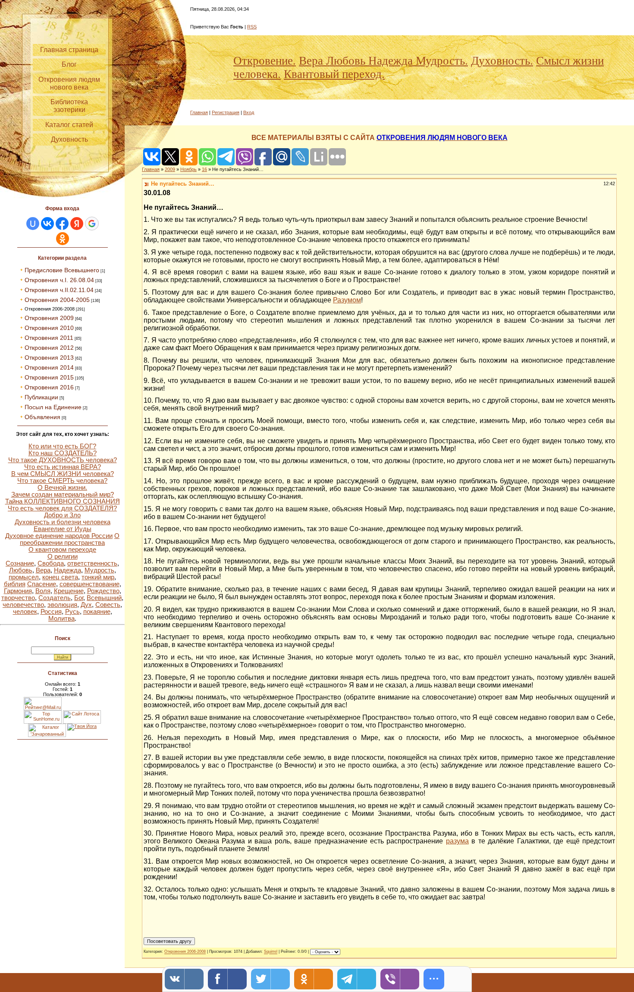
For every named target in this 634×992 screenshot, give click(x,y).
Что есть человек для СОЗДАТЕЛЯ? (62, 508)
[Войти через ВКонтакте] (47, 223)
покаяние (96, 611)
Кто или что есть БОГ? (62, 446)
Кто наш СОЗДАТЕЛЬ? (62, 453)
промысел (24, 577)
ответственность (92, 563)
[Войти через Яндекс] (76, 223)
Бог (78, 597)
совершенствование (89, 584)
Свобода (51, 563)
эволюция (62, 604)
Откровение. (264, 60)
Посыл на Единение (53, 407)
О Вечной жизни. (62, 487)
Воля (42, 591)
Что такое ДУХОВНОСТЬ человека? (62, 460)
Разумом (347, 300)
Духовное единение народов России (59, 535)
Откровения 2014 (49, 367)
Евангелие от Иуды (62, 529)
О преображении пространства (69, 539)
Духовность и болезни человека (62, 522)
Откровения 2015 (49, 377)
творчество (18, 597)
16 (204, 169)
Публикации (41, 397)
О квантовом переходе (62, 549)
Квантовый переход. (334, 74)
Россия (51, 611)
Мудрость (99, 570)
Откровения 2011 (49, 337)
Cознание (20, 563)
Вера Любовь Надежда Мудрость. (383, 60)
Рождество (103, 591)
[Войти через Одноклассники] (62, 238)
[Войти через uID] (32, 223)
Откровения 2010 (49, 327)
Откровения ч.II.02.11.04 (59, 289)
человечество (23, 604)
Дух (86, 604)
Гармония (18, 591)
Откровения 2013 (49, 357)
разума (457, 841)
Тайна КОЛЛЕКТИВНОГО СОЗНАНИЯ (62, 501)
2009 (170, 169)
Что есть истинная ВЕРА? (62, 466)
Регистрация (225, 112)
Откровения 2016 (49, 387)
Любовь (20, 570)
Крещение (69, 591)
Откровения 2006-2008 (50, 308)
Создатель (54, 597)
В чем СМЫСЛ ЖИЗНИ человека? (62, 473)
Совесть (107, 604)
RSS (252, 26)
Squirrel (270, 952)
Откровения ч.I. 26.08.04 (59, 280)
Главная (199, 112)
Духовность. (502, 60)
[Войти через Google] (92, 223)
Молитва (61, 618)
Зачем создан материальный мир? (62, 494)
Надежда (67, 570)
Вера (43, 570)
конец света (60, 577)
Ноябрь (188, 169)
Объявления (42, 417)
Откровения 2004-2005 (57, 299)
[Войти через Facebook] (62, 223)
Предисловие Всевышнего (62, 270)
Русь (72, 611)
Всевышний (104, 597)
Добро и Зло (62, 515)
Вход (248, 112)
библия (14, 584)
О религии (62, 556)
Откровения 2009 (49, 317)
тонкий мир (98, 577)
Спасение (41, 584)
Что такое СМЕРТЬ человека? (62, 480)
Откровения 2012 (49, 347)
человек (25, 611)
